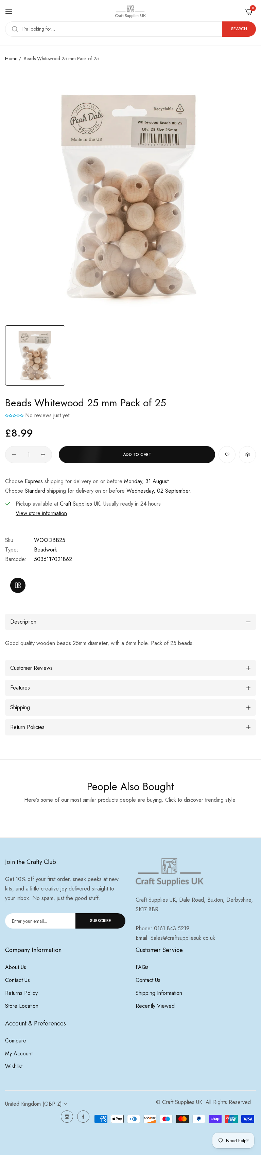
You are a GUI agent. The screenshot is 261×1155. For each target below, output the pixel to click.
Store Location (21, 1006)
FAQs (142, 967)
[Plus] (43, 455)
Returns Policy (21, 993)
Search (239, 29)
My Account (19, 1053)
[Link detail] (67, 1116)
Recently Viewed (155, 1006)
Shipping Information (159, 993)
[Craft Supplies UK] (130, 11)
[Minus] (14, 455)
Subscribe (100, 921)
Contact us (17, 980)
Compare (15, 1040)
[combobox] (130, 29)
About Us (15, 967)
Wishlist (13, 1066)
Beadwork (45, 550)
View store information (41, 513)
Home (11, 58)
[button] (14, 415)
